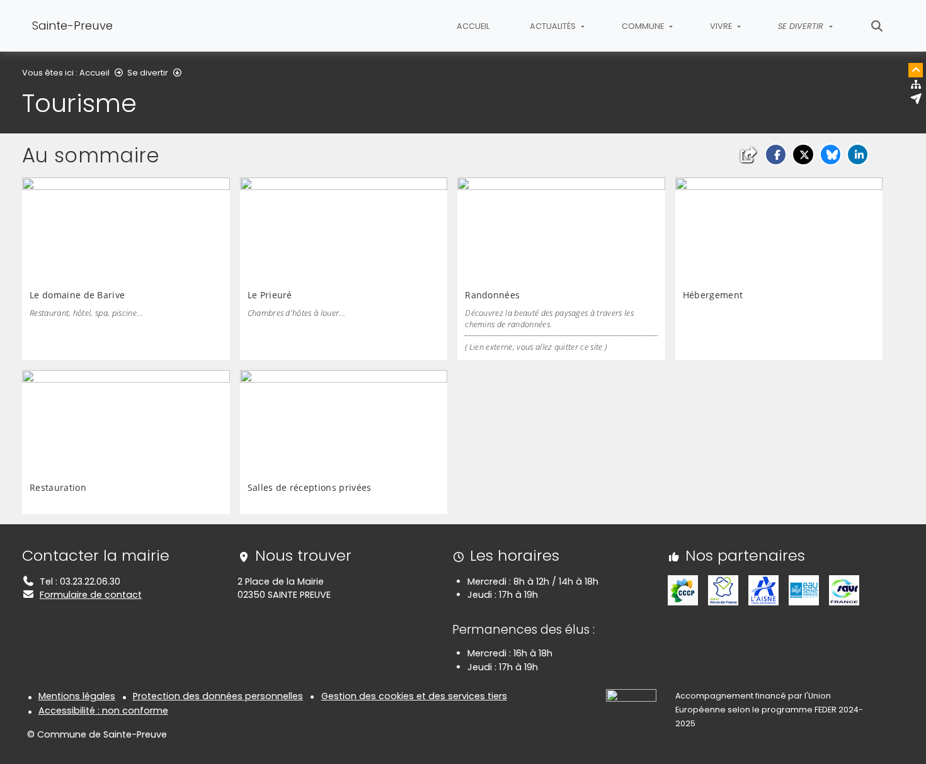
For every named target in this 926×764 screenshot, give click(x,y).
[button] (776, 154)
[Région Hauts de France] (723, 589)
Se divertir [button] (802, 26)
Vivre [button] (722, 26)
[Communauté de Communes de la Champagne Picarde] (683, 589)
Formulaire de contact (91, 594)
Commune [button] (644, 26)
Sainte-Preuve (72, 25)
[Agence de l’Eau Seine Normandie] (804, 589)
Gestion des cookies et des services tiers (414, 696)
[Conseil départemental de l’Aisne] (763, 589)
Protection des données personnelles (218, 696)
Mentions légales (76, 696)
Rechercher (877, 26)
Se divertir (147, 72)
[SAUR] (844, 589)
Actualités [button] (554, 26)
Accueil (473, 26)
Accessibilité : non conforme (103, 710)
